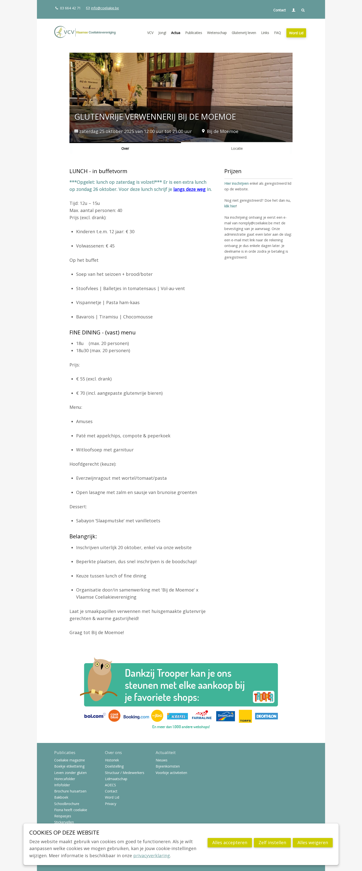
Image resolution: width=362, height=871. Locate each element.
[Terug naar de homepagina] (85, 33)
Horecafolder (64, 779)
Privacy (110, 804)
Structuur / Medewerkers (124, 773)
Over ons (113, 752)
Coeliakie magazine (69, 760)
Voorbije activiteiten (171, 773)
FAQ (277, 32)
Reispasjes (62, 816)
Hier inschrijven (236, 183)
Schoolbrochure (66, 804)
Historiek (112, 760)
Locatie (237, 148)
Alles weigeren (312, 842)
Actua (175, 32)
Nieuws (161, 760)
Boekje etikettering (69, 766)
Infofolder (62, 785)
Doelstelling (114, 766)
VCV (150, 32)
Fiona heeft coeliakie (70, 810)
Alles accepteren (229, 842)
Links (265, 32)
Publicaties (193, 32)
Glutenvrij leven (244, 32)
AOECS (110, 785)
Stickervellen (64, 822)
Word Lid (296, 33)
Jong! (162, 32)
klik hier (230, 206)
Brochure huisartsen (70, 791)
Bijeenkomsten (168, 766)
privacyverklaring (151, 855)
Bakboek (61, 797)
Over (125, 148)
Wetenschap (217, 32)
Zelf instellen (272, 842)
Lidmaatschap (116, 779)
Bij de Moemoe (222, 131)
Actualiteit (166, 752)
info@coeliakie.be (105, 8)
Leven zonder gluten (70, 773)
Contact (279, 10)
